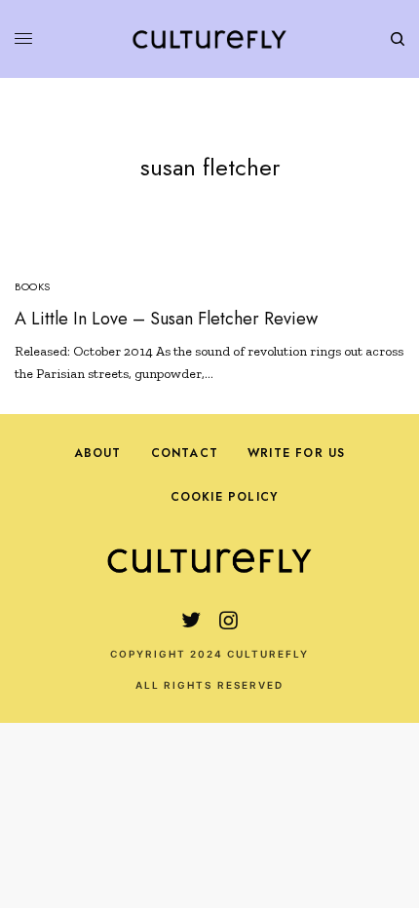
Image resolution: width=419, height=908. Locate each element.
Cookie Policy (225, 497)
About (98, 453)
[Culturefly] (209, 39)
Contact (184, 453)
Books (33, 286)
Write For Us (296, 453)
